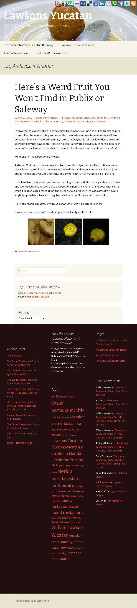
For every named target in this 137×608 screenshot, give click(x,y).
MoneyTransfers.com (38, 296)
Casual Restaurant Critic (76, 117)
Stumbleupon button (71, 4)
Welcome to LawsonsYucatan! (78, 45)
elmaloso (71, 429)
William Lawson (71, 121)
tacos (66, 521)
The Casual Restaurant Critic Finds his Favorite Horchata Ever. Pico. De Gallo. (22, 405)
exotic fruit (102, 117)
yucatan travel (97, 121)
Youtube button (58, 4)
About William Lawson (16, 53)
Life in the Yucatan (48, 117)
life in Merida (69, 453)
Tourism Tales (14, 355)
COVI (93, 117)
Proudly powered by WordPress (32, 600)
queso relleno (76, 495)
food (64, 434)
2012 (55, 396)
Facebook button (121, 4)
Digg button (83, 4)
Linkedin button (102, 4)
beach (62, 397)
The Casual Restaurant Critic (51, 53)
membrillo (29, 121)
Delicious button (89, 4)
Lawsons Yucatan (66, 440)
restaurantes (61, 500)
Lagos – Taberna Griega (19, 442)
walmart (58, 121)
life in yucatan (60, 465)
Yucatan (85, 121)
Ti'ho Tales (75, 521)
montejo (79, 486)
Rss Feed (133, 4)
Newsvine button (64, 4)
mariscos (74, 465)
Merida (40, 121)
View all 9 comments (28, 251)
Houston (73, 435)
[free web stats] (9, 333)
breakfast (69, 396)
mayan (54, 472)
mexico (68, 485)
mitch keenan (103, 482)
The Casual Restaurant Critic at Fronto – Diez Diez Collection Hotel (23, 392)
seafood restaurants (71, 517)
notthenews (76, 491)
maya (82, 465)
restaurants (75, 512)
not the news (59, 491)
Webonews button (96, 4)
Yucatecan (67, 548)
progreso (64, 495)
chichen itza (57, 417)
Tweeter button (127, 4)
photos (48, 121)
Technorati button (114, 4)
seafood (56, 517)
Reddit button (108, 4)
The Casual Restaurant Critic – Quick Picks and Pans (112, 391)
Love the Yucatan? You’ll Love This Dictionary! (29, 45)
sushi (61, 521)
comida (67, 417)
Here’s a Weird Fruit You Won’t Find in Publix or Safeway (62, 98)
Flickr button (77, 4)
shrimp (54, 521)
